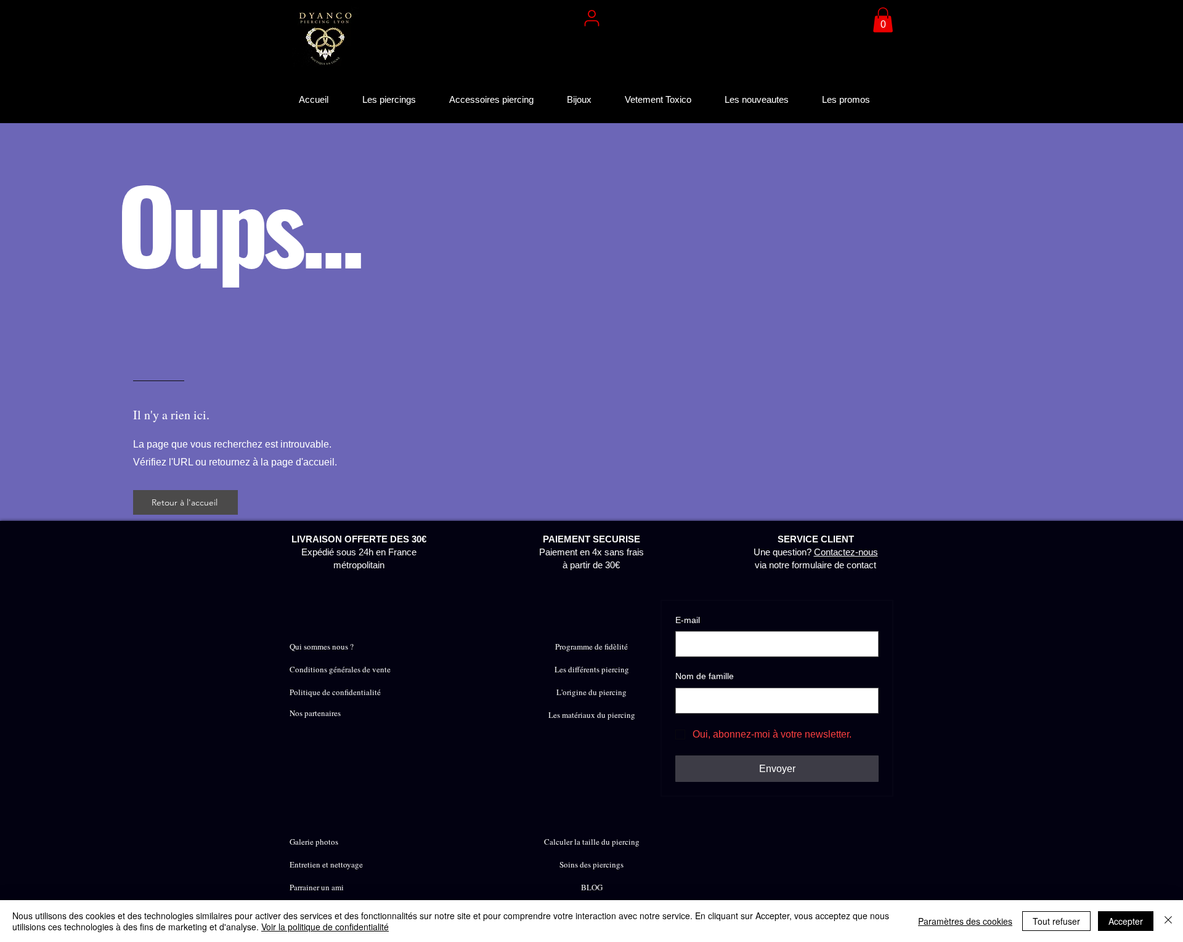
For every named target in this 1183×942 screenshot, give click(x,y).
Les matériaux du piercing (591, 714)
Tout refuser (1056, 921)
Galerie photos (314, 841)
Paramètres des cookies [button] (965, 921)
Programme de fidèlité (591, 646)
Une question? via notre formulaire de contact (816, 552)
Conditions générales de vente (340, 669)
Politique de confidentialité (335, 692)
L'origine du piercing (591, 692)
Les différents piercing (592, 669)
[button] (882, 20)
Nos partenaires (315, 713)
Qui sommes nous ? (322, 646)
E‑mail (687, 620)
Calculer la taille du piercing (592, 841)
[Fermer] (1168, 921)
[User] (591, 17)
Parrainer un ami (317, 887)
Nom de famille (704, 676)
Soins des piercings (591, 864)
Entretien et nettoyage (326, 864)
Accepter (1125, 921)
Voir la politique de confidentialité (325, 926)
